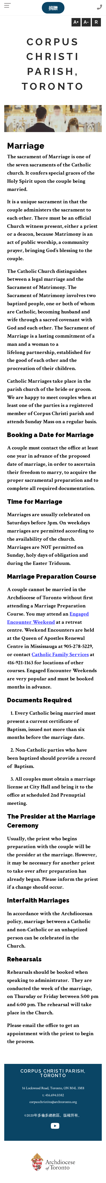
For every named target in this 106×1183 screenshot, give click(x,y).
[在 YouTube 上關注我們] (55, 1126)
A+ (76, 22)
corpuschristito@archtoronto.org (53, 1102)
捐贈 (53, 8)
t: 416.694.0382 (53, 1095)
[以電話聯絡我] (99, 7)
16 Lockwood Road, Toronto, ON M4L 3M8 (53, 1088)
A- (86, 22)
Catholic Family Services (60, 654)
